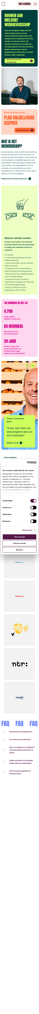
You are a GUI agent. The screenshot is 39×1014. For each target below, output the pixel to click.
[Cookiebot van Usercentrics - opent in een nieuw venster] (28, 462)
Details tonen (27, 530)
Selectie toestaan (19, 543)
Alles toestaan (19, 537)
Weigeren (19, 550)
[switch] (33, 507)
